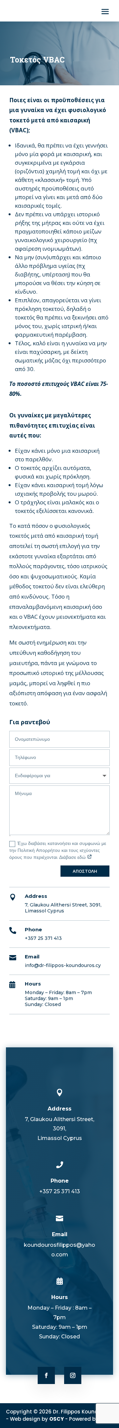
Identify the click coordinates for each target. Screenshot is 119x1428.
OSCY (56, 1418)
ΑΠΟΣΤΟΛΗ (85, 871)
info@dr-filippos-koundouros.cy (63, 965)
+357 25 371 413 (43, 938)
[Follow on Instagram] (72, 1375)
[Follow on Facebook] (46, 1375)
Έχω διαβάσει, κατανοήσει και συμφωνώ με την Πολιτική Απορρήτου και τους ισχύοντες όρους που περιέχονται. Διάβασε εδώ (57, 850)
